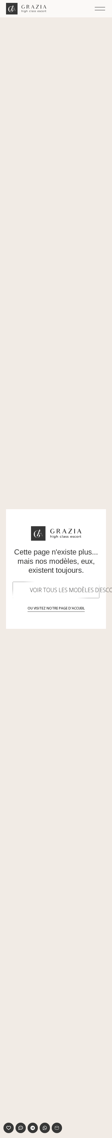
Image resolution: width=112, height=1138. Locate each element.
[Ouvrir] (100, 8)
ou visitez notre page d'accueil (56, 608)
